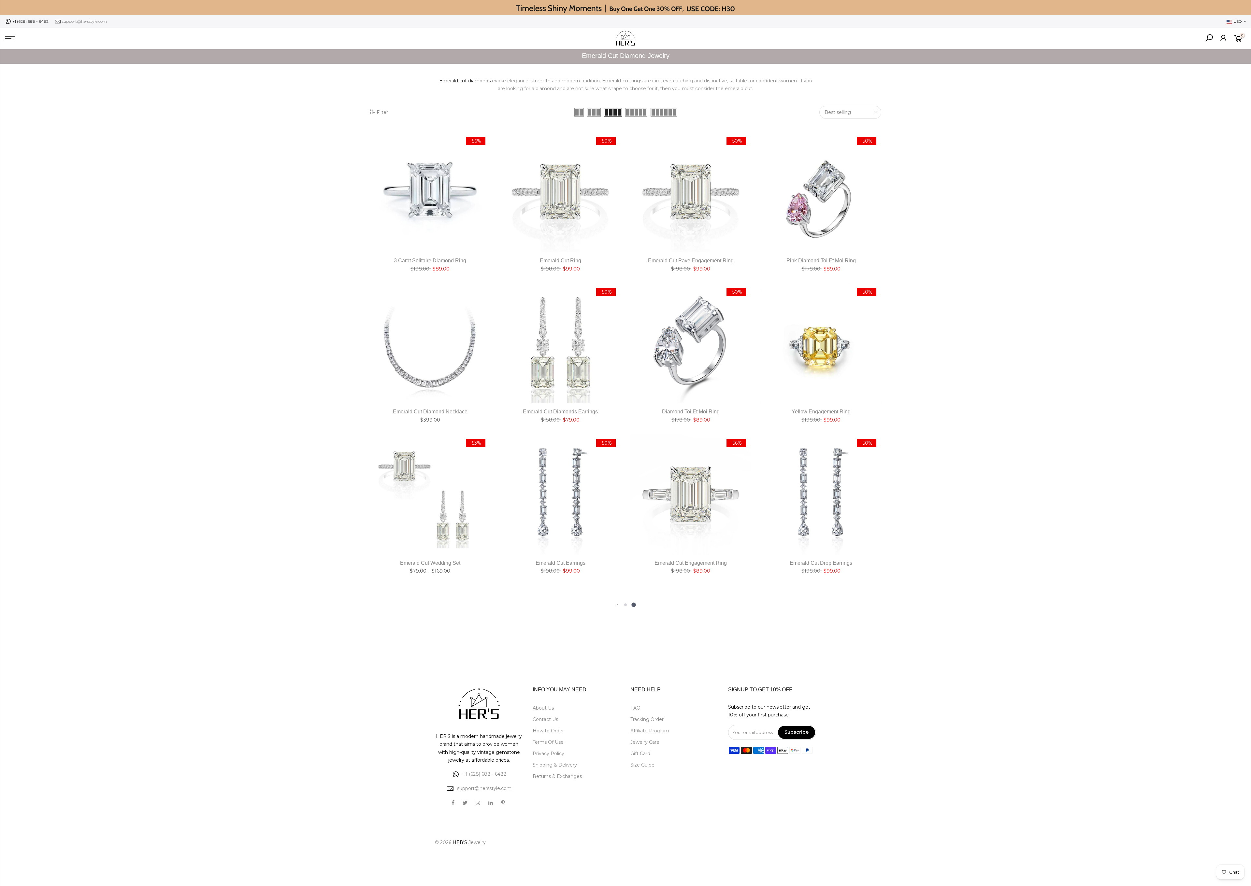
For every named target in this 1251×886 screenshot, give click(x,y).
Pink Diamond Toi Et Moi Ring (821, 260)
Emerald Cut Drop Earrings (821, 563)
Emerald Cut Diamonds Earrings (560, 411)
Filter (382, 112)
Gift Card (640, 753)
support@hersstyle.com (84, 21)
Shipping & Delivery (555, 765)
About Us (543, 708)
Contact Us (545, 719)
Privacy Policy (548, 753)
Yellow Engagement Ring (821, 411)
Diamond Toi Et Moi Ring (691, 411)
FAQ (635, 708)
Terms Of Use (548, 742)
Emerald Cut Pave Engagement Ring (691, 260)
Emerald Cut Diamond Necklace (430, 411)
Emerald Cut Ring (560, 260)
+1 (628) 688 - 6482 (30, 21)
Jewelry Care (644, 742)
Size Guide (642, 765)
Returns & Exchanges (557, 776)
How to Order (548, 731)
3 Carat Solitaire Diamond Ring (430, 260)
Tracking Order (647, 719)
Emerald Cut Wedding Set (430, 563)
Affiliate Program (649, 731)
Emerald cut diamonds (465, 81)
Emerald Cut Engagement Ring (690, 563)
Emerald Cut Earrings (560, 563)
